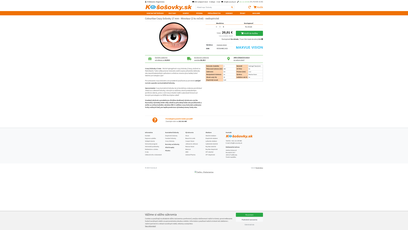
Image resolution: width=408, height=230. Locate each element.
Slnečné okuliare (211, 136)
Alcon (187, 136)
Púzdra (199, 13)
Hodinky (229, 13)
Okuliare (256, 13)
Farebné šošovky (170, 138)
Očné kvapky (169, 147)
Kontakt (147, 136)
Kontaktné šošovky (155, 13)
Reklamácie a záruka (151, 149)
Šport (242, 13)
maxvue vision (222, 45)
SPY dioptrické (210, 155)
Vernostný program (151, 144)
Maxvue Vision (189, 146)
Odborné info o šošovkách (153, 155)
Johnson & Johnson (191, 144)
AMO (186, 152)
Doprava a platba (150, 138)
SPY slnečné (209, 152)
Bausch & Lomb (190, 138)
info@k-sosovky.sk (236, 143)
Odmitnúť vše (249, 225)
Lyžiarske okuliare (211, 141)
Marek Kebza (259, 168)
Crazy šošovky (169, 141)
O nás (218, 2)
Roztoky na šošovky (172, 144)
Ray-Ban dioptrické (212, 149)
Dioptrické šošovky (171, 136)
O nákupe (212, 2)
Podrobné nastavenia (249, 220)
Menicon (188, 149)
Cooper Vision (189, 141)
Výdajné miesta (150, 141)
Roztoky (172, 13)
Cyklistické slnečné (212, 144)
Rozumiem (249, 215)
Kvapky (186, 13)
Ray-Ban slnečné (211, 146)
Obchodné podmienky (152, 146)
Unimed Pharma (190, 155)
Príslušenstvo (214, 13)
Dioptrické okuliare (212, 138)
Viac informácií (150, 226)
